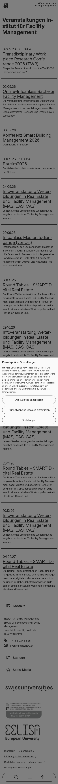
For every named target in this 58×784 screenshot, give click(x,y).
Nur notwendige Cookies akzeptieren (29, 409)
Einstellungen (29, 420)
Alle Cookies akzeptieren (29, 399)
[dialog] (29, 392)
